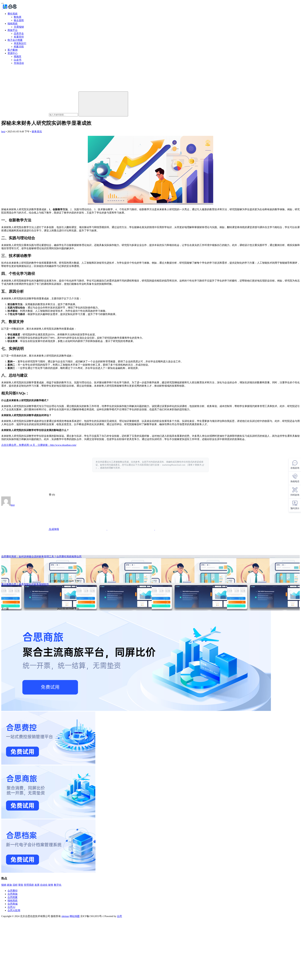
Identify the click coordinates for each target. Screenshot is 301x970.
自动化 (44, 885)
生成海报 (53, 529)
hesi (3, 131)
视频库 (17, 56)
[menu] (2, 3)
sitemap (65, 916)
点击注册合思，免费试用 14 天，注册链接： (25, 445)
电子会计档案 (15, 40)
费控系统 (13, 13)
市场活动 (19, 63)
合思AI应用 (14, 910)
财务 (50, 885)
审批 (20, 885)
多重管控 (19, 36)
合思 (119, 916)
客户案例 (13, 50)
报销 (3, 885)
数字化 (57, 885)
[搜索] (103, 103)
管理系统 (29, 885)
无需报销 (19, 27)
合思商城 (13, 903)
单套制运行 (20, 43)
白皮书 (17, 59)
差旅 (9, 885)
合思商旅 (13, 894)
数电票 (17, 17)
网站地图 (75, 916)
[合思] (9, 8)
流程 (15, 885)
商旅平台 (13, 30)
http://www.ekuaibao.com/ (63, 445)
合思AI (11, 907)
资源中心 (13, 53)
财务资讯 (37, 131)
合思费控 (13, 890)
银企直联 (19, 20)
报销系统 (13, 23)
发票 (37, 885)
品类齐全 (19, 33)
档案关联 (19, 46)
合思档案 (13, 897)
